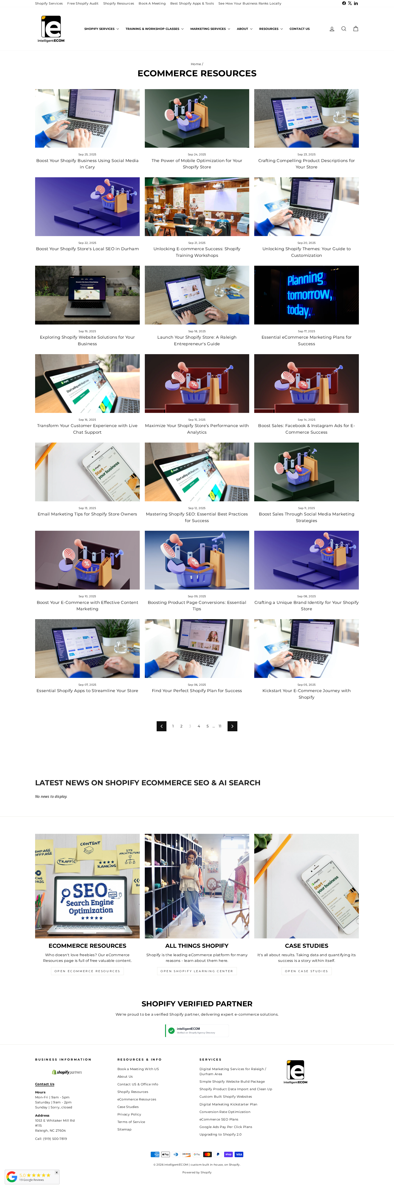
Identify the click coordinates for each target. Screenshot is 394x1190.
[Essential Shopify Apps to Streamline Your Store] (87, 648)
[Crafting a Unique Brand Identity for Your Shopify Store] (306, 560)
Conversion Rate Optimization (225, 1112)
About (243, 29)
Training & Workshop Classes (153, 29)
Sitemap (124, 1129)
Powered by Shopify (197, 1172)
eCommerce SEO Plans (219, 1119)
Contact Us (300, 29)
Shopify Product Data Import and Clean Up (236, 1089)
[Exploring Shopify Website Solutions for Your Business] (87, 295)
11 (220, 726)
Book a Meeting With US (138, 1069)
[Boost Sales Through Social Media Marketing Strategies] (306, 472)
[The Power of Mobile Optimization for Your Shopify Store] (197, 118)
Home (196, 64)
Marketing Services (208, 29)
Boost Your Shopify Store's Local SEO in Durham (87, 248)
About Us (125, 1076)
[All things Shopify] (197, 886)
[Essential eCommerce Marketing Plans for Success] (306, 295)
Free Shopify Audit (82, 3)
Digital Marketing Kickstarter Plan (228, 1104)
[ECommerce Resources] (87, 886)
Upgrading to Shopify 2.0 (221, 1134)
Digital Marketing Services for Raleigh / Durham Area (233, 1071)
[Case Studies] (306, 886)
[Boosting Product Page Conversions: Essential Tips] (197, 560)
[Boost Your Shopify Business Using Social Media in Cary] (87, 118)
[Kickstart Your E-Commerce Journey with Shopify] (306, 648)
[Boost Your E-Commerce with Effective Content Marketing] (87, 560)
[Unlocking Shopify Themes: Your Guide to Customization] (306, 206)
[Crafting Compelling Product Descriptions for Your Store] (306, 118)
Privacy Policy (129, 1114)
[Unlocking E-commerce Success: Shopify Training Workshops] (197, 206)
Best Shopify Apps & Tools (192, 3)
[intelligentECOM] (11, 1182)
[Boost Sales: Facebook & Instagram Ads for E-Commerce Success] (306, 383)
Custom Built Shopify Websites (226, 1096)
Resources (269, 29)
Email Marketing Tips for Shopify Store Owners (87, 514)
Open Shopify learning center (197, 971)
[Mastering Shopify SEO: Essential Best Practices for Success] (197, 472)
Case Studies (128, 1107)
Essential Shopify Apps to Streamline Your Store (87, 690)
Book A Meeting (152, 3)
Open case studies (306, 971)
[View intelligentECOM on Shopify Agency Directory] (197, 1030)
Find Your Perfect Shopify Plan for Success (197, 690)
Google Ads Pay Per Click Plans (226, 1127)
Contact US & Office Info (137, 1084)
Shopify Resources (118, 3)
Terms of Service (131, 1122)
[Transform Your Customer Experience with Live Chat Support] (87, 383)
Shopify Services (49, 3)
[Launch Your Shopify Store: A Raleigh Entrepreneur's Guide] (197, 295)
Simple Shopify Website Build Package (232, 1081)
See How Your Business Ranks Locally (249, 3)
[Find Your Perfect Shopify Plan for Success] (197, 648)
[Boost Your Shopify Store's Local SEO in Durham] (87, 206)
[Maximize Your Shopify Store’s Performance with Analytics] (197, 383)
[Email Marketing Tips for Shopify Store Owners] (87, 472)
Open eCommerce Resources (87, 971)
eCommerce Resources (136, 1099)
